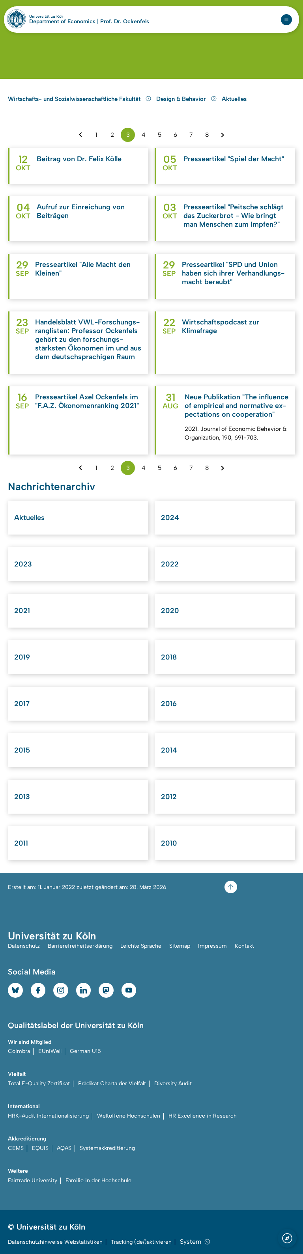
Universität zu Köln (60, 17)
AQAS (64, 1148)
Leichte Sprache (140, 946)
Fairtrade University (32, 1180)
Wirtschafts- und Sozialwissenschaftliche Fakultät (75, 98)
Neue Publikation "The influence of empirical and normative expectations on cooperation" (236, 406)
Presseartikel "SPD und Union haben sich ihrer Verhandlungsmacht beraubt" (233, 273)
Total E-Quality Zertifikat (39, 1083)
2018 (169, 657)
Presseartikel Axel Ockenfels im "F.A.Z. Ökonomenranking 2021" (87, 401)
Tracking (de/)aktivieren (141, 1242)
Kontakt (244, 946)
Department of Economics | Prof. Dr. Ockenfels (89, 22)
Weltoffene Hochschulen (128, 1115)
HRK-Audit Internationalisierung (48, 1115)
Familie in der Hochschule (98, 1180)
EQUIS (40, 1148)
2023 (23, 564)
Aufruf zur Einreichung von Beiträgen (81, 211)
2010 (169, 843)
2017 (22, 703)
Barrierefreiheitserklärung (80, 946)
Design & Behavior (182, 98)
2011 (21, 843)
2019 (22, 657)
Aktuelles (234, 98)
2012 (169, 796)
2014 (169, 750)
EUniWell (50, 1051)
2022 (170, 564)
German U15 (85, 1051)
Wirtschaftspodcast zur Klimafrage (220, 326)
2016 (169, 703)
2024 (170, 517)
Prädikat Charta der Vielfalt (112, 1083)
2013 (22, 796)
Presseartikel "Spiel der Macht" (233, 159)
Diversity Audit (173, 1083)
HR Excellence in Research (202, 1115)
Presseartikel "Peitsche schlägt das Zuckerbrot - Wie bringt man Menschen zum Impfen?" (233, 216)
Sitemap (179, 946)
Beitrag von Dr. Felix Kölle (79, 159)
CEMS (16, 1148)
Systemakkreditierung (107, 1148)
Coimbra (19, 1051)
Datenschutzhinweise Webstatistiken (55, 1242)
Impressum (212, 946)
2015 (22, 750)
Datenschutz (24, 946)
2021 (22, 610)
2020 (170, 610)
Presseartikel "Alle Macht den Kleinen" (83, 269)
